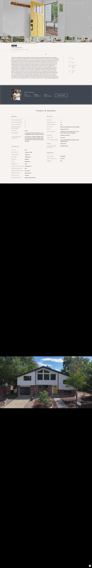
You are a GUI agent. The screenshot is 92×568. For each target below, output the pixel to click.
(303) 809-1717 (37, 95)
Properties (35, 3)
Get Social (77, 3)
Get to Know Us (57, 3)
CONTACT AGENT (61, 95)
